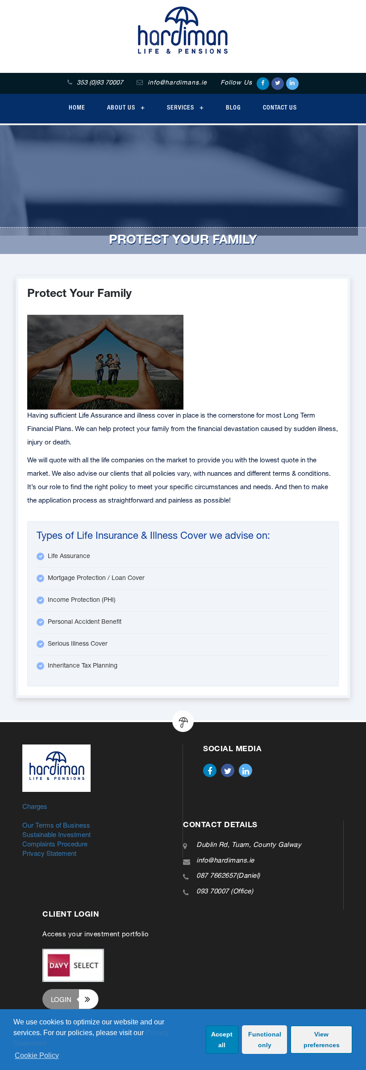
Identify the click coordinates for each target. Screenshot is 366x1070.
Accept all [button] (222, 1040)
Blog (233, 108)
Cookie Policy (37, 1055)
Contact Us (280, 108)
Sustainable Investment (56, 834)
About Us (122, 108)
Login (61, 999)
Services (181, 108)
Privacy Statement (49, 853)
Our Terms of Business (56, 824)
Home (77, 108)
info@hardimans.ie (225, 861)
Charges (34, 806)
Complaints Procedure (54, 843)
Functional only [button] (264, 1040)
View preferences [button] (322, 1040)
